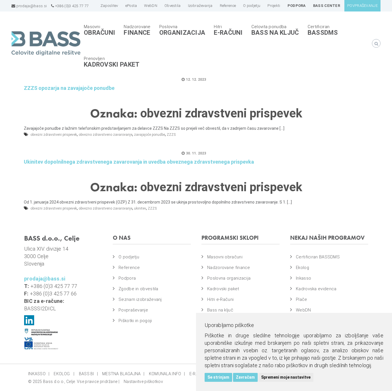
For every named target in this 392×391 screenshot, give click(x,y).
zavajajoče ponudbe (149, 135)
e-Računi (228, 32)
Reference (129, 267)
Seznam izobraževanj (140, 299)
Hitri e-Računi (220, 299)
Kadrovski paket (112, 64)
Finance (137, 32)
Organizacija (182, 32)
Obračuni (99, 32)
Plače (301, 299)
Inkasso (303, 278)
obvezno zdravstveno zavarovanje (105, 135)
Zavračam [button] (245, 377)
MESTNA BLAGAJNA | (123, 373)
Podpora (127, 278)
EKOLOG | (64, 373)
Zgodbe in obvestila (138, 288)
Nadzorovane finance (228, 267)
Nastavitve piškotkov (143, 381)
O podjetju (129, 257)
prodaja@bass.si (31, 6)
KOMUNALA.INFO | (167, 373)
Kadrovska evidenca (316, 288)
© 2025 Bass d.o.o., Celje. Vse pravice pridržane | (73, 381)
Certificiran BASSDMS (318, 257)
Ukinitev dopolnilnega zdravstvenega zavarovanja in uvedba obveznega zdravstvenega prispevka (139, 162)
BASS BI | (88, 373)
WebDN (303, 310)
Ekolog (302, 267)
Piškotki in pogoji (135, 320)
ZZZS (171, 135)
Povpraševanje (133, 310)
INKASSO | (38, 373)
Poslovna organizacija (229, 278)
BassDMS (323, 32)
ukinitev (140, 208)
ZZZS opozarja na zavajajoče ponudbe (69, 88)
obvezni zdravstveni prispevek (53, 135)
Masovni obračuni (224, 257)
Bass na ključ (275, 32)
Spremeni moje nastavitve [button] (286, 377)
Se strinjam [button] (218, 377)
